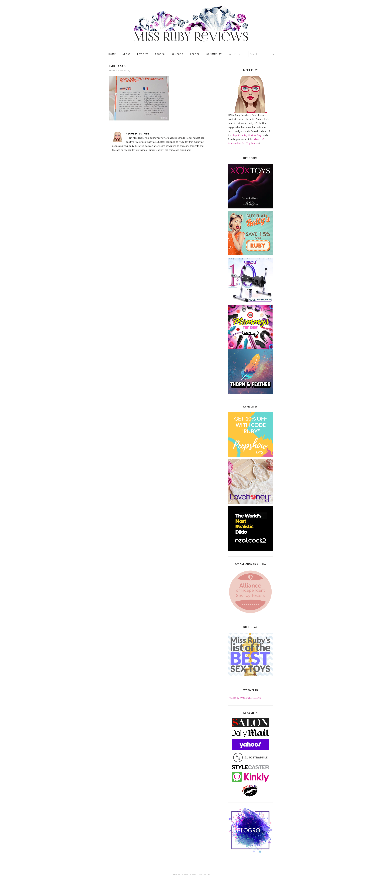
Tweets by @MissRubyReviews (244, 697)
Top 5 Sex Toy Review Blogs (247, 135)
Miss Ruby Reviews (191, 23)
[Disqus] (160, 195)
